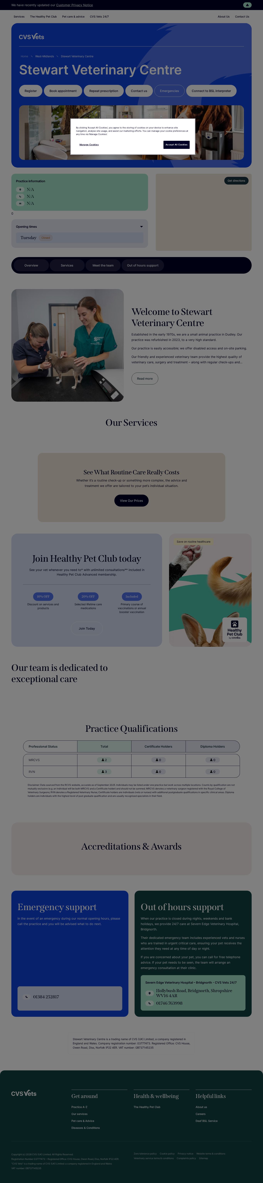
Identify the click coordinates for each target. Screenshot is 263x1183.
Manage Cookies (89, 144)
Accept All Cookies (177, 144)
